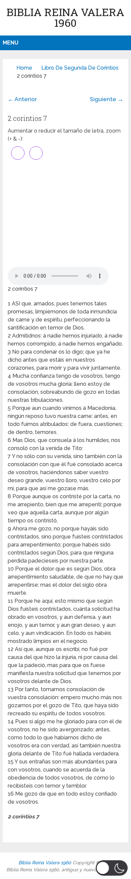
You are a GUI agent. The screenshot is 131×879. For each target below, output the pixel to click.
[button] (112, 868)
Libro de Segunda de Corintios (80, 68)
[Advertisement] (65, 213)
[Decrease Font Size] (36, 153)
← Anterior (22, 99)
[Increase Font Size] (18, 153)
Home (24, 68)
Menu (10, 43)
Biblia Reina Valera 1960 (65, 17)
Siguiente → (106, 99)
